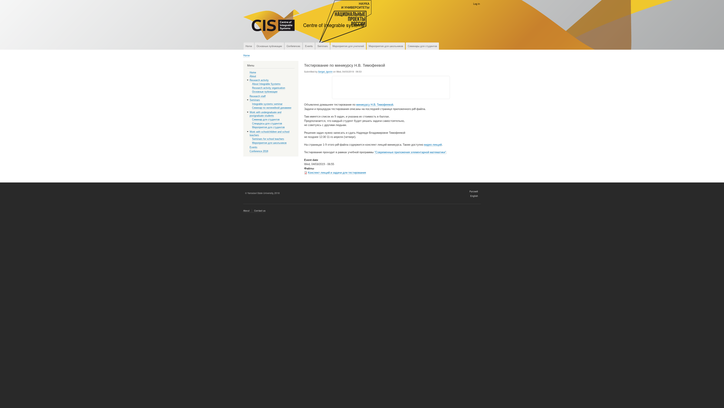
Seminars (323, 46)
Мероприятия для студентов (268, 127)
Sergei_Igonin (325, 71)
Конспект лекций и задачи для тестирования (337, 172)
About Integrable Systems (266, 84)
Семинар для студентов (266, 119)
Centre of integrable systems (333, 25)
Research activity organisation (268, 88)
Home (248, 46)
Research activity (259, 80)
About (253, 76)
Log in (476, 3)
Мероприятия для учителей (348, 46)
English (474, 195)
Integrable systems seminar (267, 104)
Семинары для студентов (422, 46)
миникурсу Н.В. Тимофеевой (374, 104)
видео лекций (433, 144)
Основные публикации (269, 46)
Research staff (258, 96)
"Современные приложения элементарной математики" (410, 152)
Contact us (259, 210)
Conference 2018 (259, 151)
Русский (473, 191)
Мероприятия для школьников (386, 46)
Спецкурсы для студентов (267, 123)
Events (309, 46)
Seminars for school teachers (268, 139)
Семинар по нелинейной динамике (271, 107)
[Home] (271, 25)
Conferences (293, 46)
